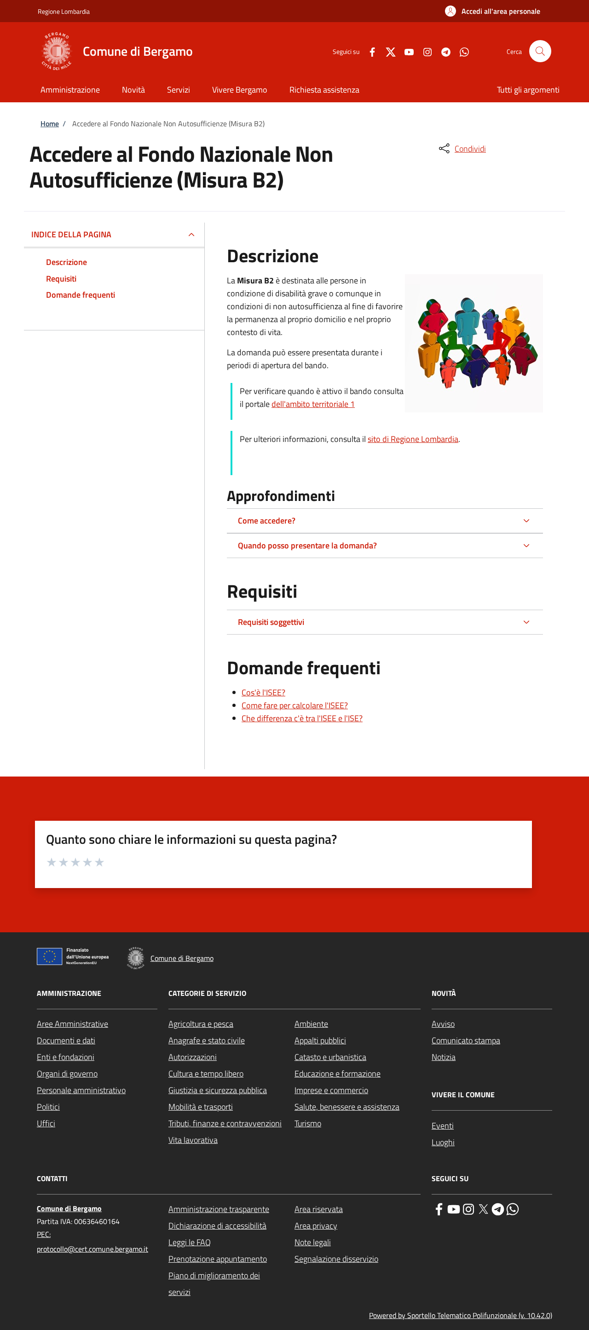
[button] (492, 11)
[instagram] (468, 1208)
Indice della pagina (71, 234)
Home (49, 123)
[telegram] (498, 1208)
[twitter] (483, 1208)
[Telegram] (442, 51)
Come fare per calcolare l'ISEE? (295, 705)
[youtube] (453, 1208)
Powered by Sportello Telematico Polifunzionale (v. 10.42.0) (460, 1315)
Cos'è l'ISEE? (263, 692)
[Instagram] (424, 51)
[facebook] (439, 1208)
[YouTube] (405, 51)
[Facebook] (368, 51)
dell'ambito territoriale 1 (313, 404)
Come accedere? (266, 520)
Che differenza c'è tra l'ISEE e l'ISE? (302, 718)
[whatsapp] (512, 1208)
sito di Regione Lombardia (413, 439)
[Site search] (540, 51)
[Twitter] (387, 51)
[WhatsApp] (460, 51)
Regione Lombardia (64, 11)
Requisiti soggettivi (271, 622)
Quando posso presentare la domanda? (307, 545)
